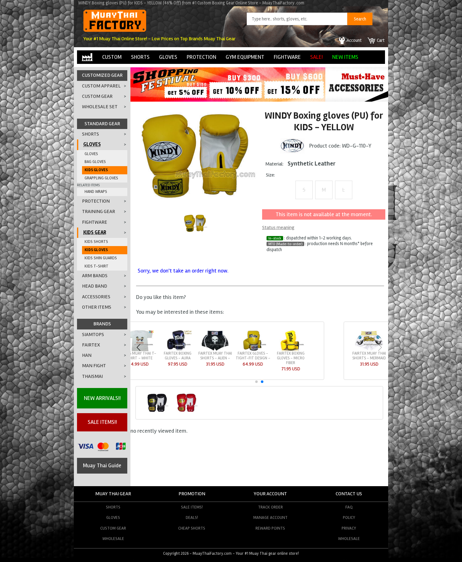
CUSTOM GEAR (97, 96)
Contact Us (349, 494)
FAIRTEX (91, 345)
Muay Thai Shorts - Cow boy (312, 356)
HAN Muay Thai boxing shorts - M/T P (199, 358)
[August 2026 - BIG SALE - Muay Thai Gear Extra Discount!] (227, 99)
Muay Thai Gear (113, 494)
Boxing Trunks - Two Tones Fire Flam (274, 358)
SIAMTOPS (93, 334)
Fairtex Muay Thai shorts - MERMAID (161, 356)
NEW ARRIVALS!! (102, 398)
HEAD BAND (94, 286)
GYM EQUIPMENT (245, 56)
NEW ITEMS (345, 56)
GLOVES (168, 56)
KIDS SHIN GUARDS (101, 258)
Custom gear (113, 528)
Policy (349, 517)
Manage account (270, 517)
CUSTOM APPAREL (101, 86)
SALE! (316, 56)
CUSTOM (112, 56)
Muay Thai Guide (102, 465)
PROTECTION (201, 56)
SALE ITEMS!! (102, 422)
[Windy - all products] (292, 145)
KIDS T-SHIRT (96, 266)
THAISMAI (92, 376)
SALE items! (192, 507)
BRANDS (102, 324)
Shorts (113, 507)
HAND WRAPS (96, 191)
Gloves (113, 517)
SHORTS (140, 56)
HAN (86, 355)
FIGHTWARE (287, 56)
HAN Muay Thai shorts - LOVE (236, 356)
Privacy (349, 528)
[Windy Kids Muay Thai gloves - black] (156, 411)
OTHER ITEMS (96, 307)
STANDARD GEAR (102, 124)
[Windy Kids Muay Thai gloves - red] (186, 411)
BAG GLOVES (95, 161)
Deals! (192, 517)
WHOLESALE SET (100, 107)
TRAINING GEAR (98, 211)
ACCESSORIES (96, 297)
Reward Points (270, 528)
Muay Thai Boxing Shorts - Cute (349, 356)
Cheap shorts (191, 528)
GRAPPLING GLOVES (101, 178)
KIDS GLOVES (96, 169)
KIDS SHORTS (96, 241)
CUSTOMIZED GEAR (102, 75)
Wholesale (113, 538)
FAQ (349, 507)
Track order (270, 507)
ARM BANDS (94, 276)
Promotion (192, 494)
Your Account (270, 494)
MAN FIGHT (94, 365)
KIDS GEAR (94, 232)
